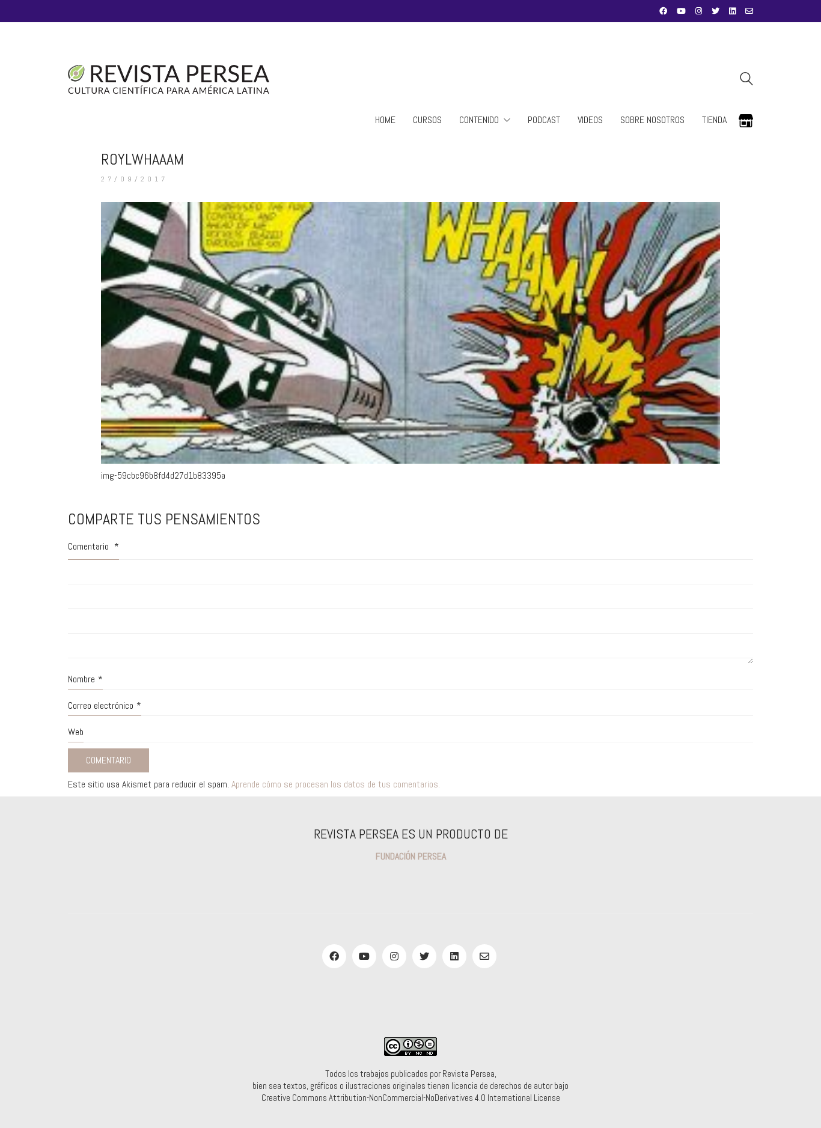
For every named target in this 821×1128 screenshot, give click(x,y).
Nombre (85, 679)
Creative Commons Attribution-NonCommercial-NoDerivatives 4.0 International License (410, 1097)
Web (76, 732)
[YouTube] (364, 956)
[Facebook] (334, 956)
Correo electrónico (104, 705)
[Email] (484, 956)
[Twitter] (424, 956)
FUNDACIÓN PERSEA (411, 856)
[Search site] (746, 80)
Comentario (93, 546)
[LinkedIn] (454, 956)
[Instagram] (394, 956)
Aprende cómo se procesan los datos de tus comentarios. (335, 784)
